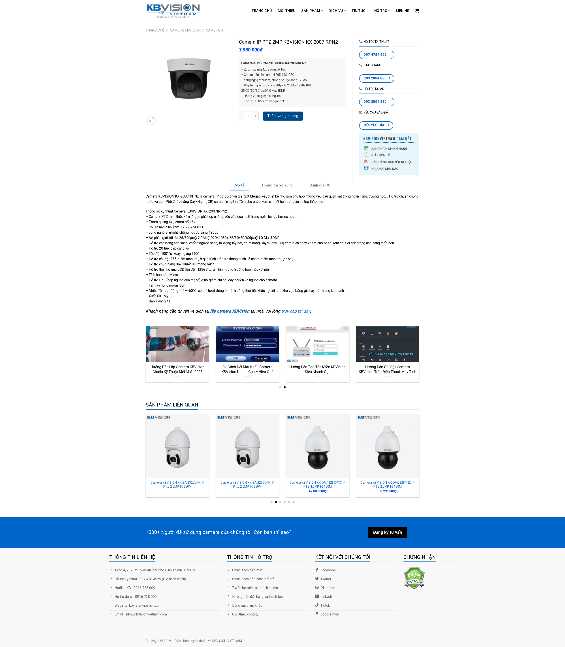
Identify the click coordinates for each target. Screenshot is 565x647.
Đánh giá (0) (319, 185)
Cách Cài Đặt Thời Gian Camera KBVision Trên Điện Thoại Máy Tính (318, 369)
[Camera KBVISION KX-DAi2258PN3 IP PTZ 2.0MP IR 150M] (179, 446)
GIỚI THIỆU (286, 11)
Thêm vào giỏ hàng (282, 116)
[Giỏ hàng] (417, 11)
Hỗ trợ (380, 11)
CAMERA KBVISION (185, 30)
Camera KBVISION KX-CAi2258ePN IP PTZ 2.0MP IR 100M (319, 485)
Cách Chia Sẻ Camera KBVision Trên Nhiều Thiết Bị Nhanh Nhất (248, 369)
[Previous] (144, 357)
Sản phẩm (310, 11)
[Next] (420, 357)
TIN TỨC (358, 11)
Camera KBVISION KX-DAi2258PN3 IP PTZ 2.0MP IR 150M (179, 485)
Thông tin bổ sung (277, 185)
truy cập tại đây (295, 311)
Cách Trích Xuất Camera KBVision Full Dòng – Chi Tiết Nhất (388, 369)
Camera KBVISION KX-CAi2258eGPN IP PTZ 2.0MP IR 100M (249, 485)
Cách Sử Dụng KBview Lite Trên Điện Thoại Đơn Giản (178, 369)
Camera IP (215, 30)
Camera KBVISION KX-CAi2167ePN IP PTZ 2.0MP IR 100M (389, 485)
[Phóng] (151, 120)
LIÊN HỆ (402, 11)
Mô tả (240, 185)
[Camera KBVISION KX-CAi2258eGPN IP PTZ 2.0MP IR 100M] (249, 446)
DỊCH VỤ (336, 11)
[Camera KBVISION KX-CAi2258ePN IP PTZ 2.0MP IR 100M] (319, 446)
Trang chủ (262, 11)
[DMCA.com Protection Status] (414, 578)
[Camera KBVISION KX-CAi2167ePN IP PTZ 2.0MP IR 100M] (389, 446)
